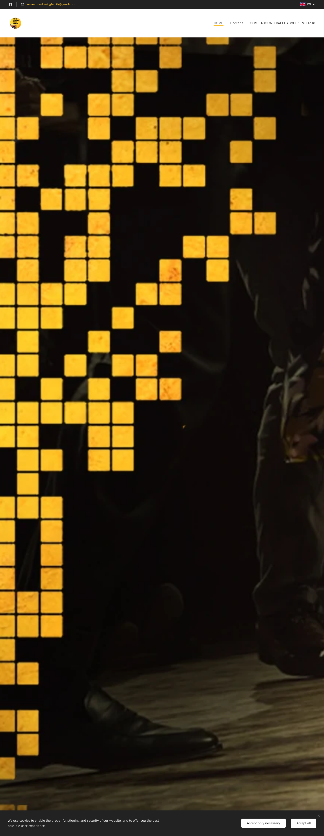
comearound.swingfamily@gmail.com (50, 4)
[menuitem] (220, 23)
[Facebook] (10, 4)
